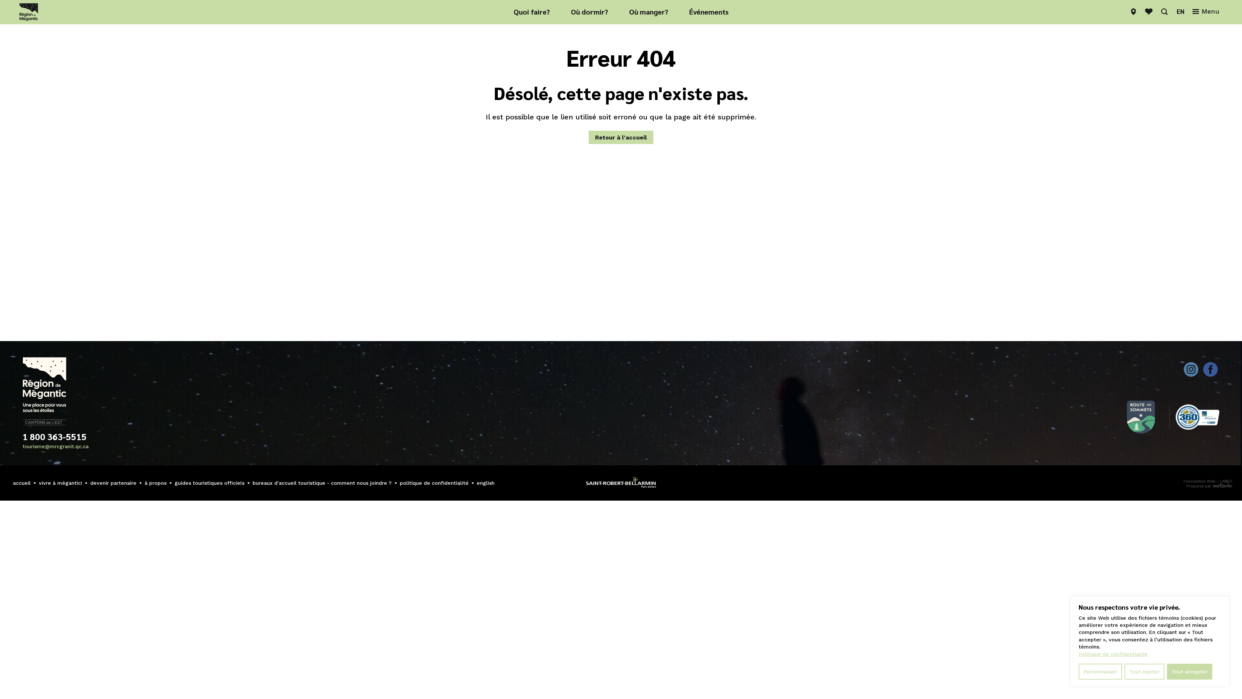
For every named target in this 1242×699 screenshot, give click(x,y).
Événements (709, 11)
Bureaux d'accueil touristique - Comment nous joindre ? (322, 483)
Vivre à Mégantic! (60, 483)
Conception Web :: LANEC (1207, 481)
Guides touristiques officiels (210, 483)
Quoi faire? (532, 11)
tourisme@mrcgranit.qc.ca (56, 446)
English (486, 483)
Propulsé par (1199, 486)
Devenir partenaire (113, 483)
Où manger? (648, 11)
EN (1180, 11)
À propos (156, 483)
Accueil (22, 483)
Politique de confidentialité (434, 483)
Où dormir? (589, 11)
